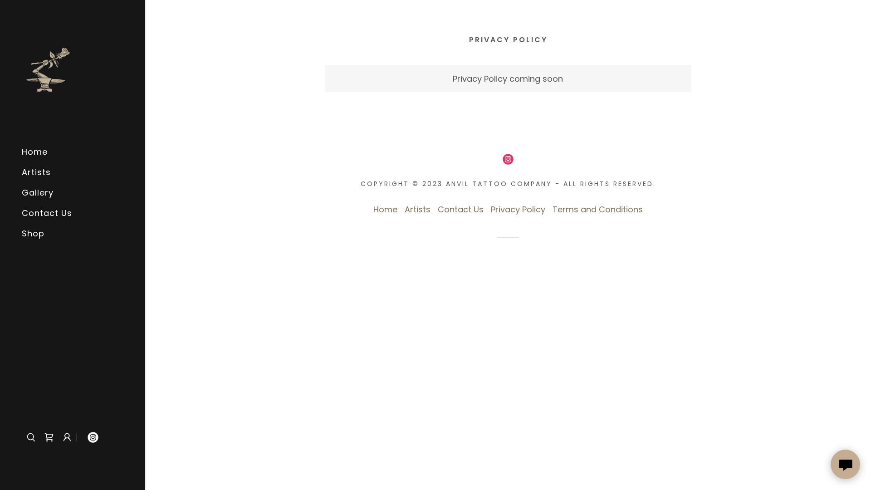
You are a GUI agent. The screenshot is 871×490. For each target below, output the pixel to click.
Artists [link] (36, 172)
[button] (67, 437)
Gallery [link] (38, 192)
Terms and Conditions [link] (598, 209)
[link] (48, 69)
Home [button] (385, 209)
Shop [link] (33, 233)
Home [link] (35, 151)
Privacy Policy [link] (518, 209)
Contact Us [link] (47, 213)
